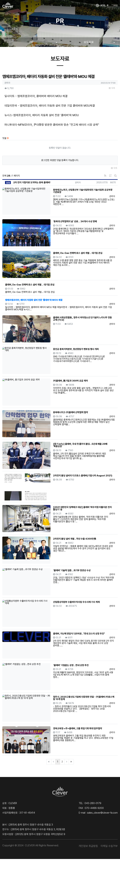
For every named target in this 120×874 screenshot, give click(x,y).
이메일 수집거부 (109, 846)
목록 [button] (113, 88)
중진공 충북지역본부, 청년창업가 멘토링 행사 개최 (76, 349)
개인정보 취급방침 (88, 846)
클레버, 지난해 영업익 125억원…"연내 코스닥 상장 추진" (79, 633)
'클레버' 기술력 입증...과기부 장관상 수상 (72, 570)
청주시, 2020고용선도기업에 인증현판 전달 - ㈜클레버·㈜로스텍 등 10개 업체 (83, 698)
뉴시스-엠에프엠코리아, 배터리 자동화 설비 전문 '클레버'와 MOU (42, 115)
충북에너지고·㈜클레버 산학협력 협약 (70, 412)
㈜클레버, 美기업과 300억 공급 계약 (70, 380)
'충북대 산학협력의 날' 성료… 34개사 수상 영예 (75, 221)
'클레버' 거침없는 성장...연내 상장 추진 (71, 665)
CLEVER (29, 845)
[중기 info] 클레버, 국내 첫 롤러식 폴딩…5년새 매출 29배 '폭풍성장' (80, 445)
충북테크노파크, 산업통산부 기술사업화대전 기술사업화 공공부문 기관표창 (82, 191)
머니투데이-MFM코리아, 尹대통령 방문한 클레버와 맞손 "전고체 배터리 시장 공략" (52, 124)
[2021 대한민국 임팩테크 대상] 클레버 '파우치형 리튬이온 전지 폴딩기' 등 (82, 508)
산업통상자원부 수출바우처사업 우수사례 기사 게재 (76, 602)
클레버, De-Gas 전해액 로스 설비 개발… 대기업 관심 (77, 253)
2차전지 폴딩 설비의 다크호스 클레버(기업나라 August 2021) (82, 475)
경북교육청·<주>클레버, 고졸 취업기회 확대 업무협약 (77, 728)
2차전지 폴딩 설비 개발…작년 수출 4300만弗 (74, 538)
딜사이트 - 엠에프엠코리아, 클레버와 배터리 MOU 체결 (36, 96)
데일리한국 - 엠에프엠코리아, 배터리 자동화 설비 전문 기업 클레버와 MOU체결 (50, 105)
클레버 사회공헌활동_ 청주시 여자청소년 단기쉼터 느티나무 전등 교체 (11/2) (82, 318)
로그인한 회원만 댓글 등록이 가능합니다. (60, 160)
